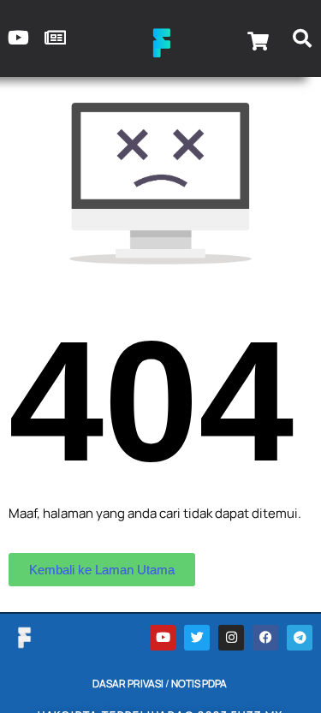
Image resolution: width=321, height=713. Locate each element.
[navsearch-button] (302, 41)
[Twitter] (197, 638)
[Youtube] (162, 638)
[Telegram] (299, 638)
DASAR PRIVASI (127, 683)
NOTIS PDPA (199, 683)
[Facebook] (265, 638)
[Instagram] (231, 638)
